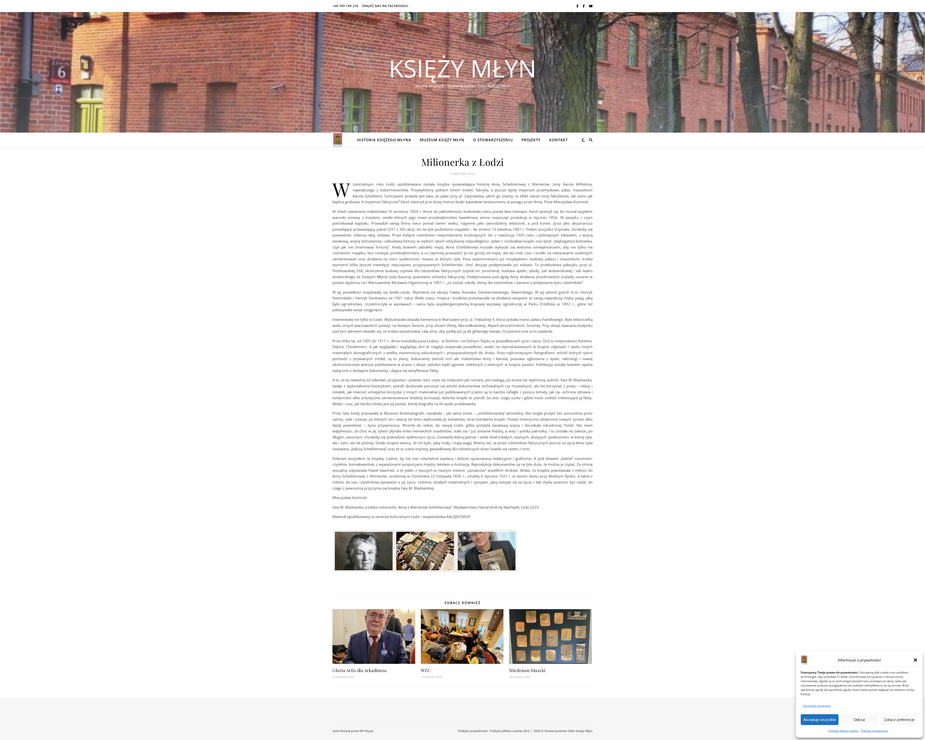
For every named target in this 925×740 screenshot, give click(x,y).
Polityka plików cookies (843, 731)
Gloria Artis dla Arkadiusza (359, 670)
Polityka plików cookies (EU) (509, 731)
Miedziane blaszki (527, 670)
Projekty (531, 139)
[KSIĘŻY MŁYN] (337, 139)
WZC (426, 670)
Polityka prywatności (874, 731)
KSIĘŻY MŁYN (462, 68)
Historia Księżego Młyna (384, 139)
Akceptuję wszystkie (819, 720)
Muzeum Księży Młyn (442, 139)
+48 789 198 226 (345, 6)
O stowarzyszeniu (493, 139)
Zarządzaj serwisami (817, 706)
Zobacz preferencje (899, 720)
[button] (915, 660)
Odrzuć (860, 720)
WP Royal (366, 731)
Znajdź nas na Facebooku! (385, 6)
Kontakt (558, 139)
